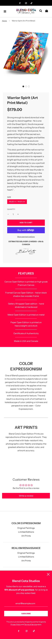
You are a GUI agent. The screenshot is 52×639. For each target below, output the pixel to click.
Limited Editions (26, 532)
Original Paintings (26, 528)
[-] (8, 214)
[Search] (42, 11)
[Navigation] (5, 11)
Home (4, 21)
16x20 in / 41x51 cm (17, 201)
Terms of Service (30, 624)
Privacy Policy (16, 624)
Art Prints (26, 535)
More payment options (26, 237)
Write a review (26, 495)
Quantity (11, 209)
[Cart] (48, 11)
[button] (23, 86)
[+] (18, 214)
